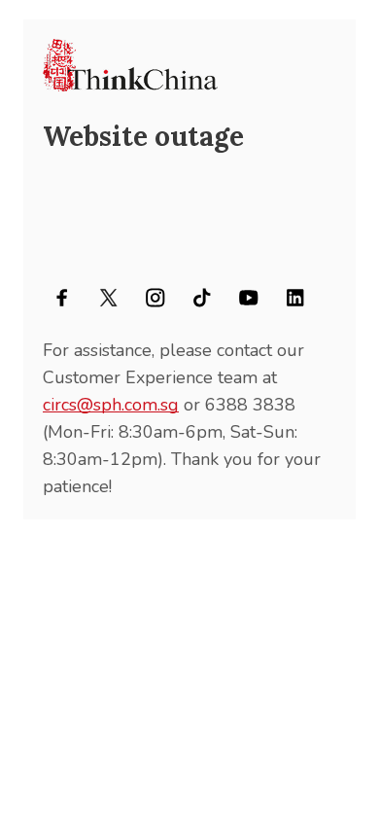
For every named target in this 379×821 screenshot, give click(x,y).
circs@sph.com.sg (111, 404)
